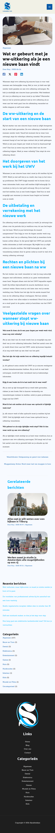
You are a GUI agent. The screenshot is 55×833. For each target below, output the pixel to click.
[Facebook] (4, 74)
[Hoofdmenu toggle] (49, 7)
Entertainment (8, 655)
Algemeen (7, 48)
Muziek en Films (9, 682)
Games (5, 660)
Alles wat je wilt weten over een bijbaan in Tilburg (26, 520)
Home (27, 742)
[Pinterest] (15, 74)
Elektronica (7, 651)
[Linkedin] (21, 74)
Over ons (27, 749)
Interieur (6, 673)
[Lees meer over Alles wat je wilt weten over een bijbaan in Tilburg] (27, 504)
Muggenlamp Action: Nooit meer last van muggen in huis (27, 464)
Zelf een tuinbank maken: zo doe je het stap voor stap (24, 615)
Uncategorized (8, 686)
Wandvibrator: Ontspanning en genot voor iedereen (27, 457)
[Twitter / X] (10, 74)
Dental (5, 646)
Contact (27, 753)
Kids (4, 677)
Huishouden (8, 669)
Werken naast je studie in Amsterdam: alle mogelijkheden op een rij (25, 560)
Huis (4, 664)
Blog (27, 745)
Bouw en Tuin (8, 642)
